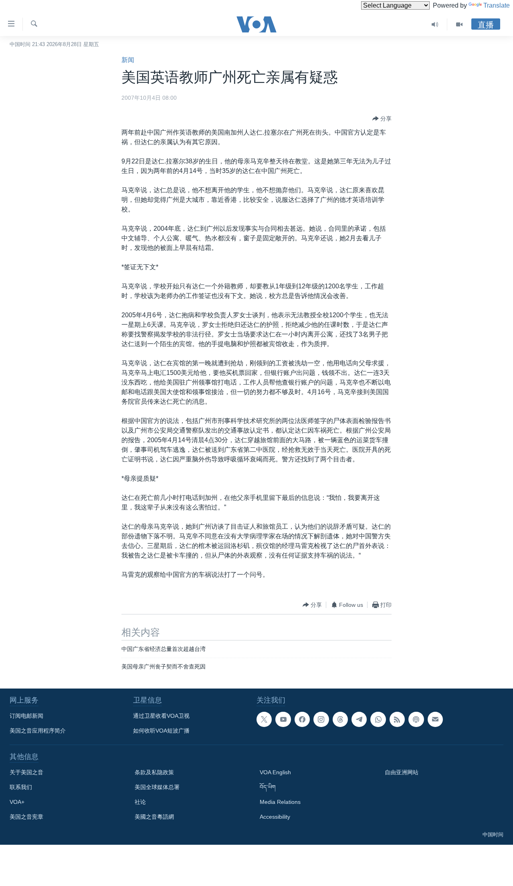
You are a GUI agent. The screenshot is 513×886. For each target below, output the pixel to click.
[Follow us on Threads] (340, 719)
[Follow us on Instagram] (321, 719)
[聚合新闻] (397, 719)
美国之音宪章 (26, 817)
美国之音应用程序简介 (38, 730)
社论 (140, 802)
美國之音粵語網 (154, 817)
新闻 (127, 59)
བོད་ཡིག (268, 787)
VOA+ (17, 802)
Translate (496, 5)
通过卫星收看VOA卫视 (161, 716)
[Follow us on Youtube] (283, 719)
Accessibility (275, 817)
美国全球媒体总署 (157, 787)
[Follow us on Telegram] (359, 719)
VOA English (275, 772)
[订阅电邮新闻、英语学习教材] (435, 719)
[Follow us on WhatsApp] (378, 719)
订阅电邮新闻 (26, 716)
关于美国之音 (26, 772)
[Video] (459, 24)
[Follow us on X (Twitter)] (264, 719)
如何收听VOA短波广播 (161, 730)
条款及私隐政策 (154, 772)
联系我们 (21, 787)
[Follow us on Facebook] (302, 719)
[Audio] (435, 24)
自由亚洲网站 (401, 772)
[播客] (416, 719)
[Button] (382, 118)
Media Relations (280, 802)
